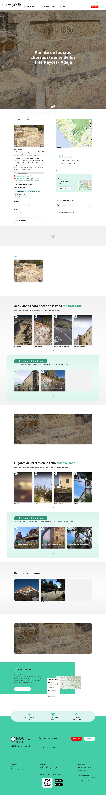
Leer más (27, 169)
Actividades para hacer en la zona (69, 160)
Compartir (18, 119)
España (23, 111)
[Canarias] (26, 590)
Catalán (39, 179)
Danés (16, 180)
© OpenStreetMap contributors (86, 147)
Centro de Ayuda (84, 780)
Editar (27, 119)
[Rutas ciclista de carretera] (63, 330)
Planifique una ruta (50, 738)
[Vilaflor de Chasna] (53, 590)
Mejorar (94, 6)
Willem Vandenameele (22, 173)
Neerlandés (36, 180)
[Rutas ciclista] (43, 330)
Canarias (36, 111)
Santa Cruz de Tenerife (29, 111)
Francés (21, 180)
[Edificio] (83, 487)
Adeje (40, 111)
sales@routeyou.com (85, 770)
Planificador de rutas (22, 689)
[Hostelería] (23, 487)
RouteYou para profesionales (87, 2)
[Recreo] (43, 487)
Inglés (25, 180)
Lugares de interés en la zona (68, 163)
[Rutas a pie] (23, 330)
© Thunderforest (78, 147)
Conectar (89, 738)
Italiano (30, 180)
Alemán (34, 179)
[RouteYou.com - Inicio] (14, 5)
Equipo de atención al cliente (87, 778)
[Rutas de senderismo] (83, 330)
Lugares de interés (17, 111)
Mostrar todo (72, 306)
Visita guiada (74, 2)
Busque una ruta (49, 747)
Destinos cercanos (65, 166)
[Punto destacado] (63, 487)
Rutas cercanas (64, 188)
